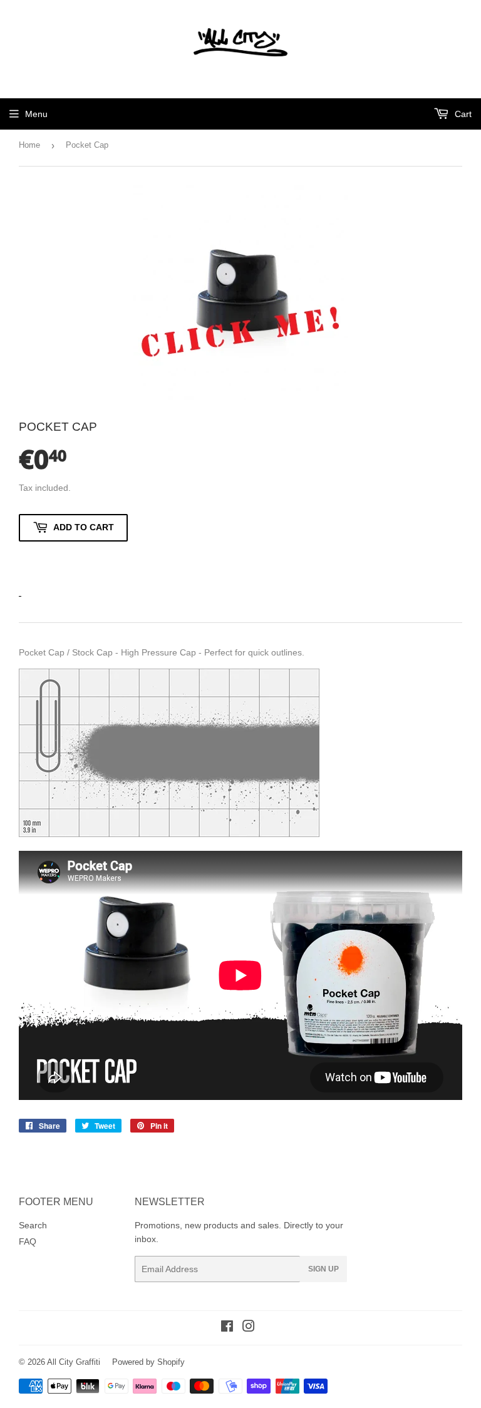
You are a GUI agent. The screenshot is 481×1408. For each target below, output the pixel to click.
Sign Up (323, 1269)
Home (29, 145)
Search (33, 1225)
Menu (36, 114)
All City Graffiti (73, 1362)
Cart (462, 114)
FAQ (27, 1241)
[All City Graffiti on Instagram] (248, 1328)
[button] (73, 561)
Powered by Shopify (148, 1362)
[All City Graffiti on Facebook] (227, 1328)
